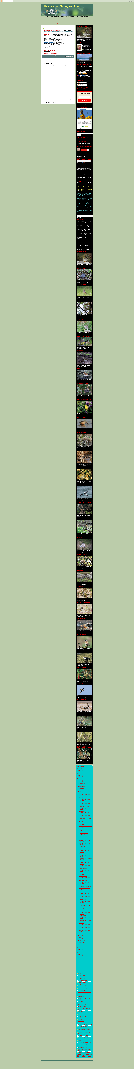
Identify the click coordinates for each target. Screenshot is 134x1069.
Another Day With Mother (84, 806)
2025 (79, 770)
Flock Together (81, 1019)
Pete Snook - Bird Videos (83, 1035)
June (80, 933)
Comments (81, 84)
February (81, 940)
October (81, 786)
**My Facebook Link (82, 973)
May (80, 935)
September (81, 788)
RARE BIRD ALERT (67, 30)
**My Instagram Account (83, 977)
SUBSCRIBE (84, 100)
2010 (79, 955)
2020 (79, 778)
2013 (79, 950)
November (81, 784)
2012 (79, 952)
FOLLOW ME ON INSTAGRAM (83, 139)
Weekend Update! (82, 838)
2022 (79, 775)
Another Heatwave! (83, 868)
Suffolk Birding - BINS (82, 1047)
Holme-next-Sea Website (83, 1022)
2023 (79, 773)
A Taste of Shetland (82, 982)
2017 (79, 944)
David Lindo (80, 1011)
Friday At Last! (82, 846)
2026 (79, 768)
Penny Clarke (86, 45)
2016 (79, 945)
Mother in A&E (82, 797)
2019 (79, 780)
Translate (87, 162)
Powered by (81, 104)
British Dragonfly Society (83, 1004)
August (81, 789)
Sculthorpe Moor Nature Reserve (84, 1042)
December (81, 783)
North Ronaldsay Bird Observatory (85, 1027)
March (80, 938)
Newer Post (44, 99)
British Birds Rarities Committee (84, 1003)
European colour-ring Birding (83, 1014)
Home (58, 99)
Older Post (72, 99)
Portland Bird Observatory (83, 1037)
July (80, 791)
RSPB (79, 1040)
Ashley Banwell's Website (83, 984)
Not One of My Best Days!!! (85, 915)
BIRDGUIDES (81, 996)
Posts (80, 82)
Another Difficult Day (83, 802)
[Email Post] (65, 56)
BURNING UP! (82, 821)
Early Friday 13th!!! (83, 880)
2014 (79, 949)
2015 (79, 947)
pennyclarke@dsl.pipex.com (82, 237)
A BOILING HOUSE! (83, 899)
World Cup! (81, 923)
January (81, 942)
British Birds (80, 1001)
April (80, 937)
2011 (79, 954)
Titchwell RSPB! (82, 861)
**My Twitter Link (81, 978)
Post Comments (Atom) (52, 102)
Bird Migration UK (81, 990)
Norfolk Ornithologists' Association (85, 1024)
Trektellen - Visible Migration (84, 1052)
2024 (79, 771)
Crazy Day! (81, 853)
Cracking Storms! (82, 811)
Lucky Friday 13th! (83, 876)
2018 (79, 781)
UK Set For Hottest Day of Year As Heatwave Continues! (84, 833)
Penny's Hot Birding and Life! (61, 6)
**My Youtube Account (82, 980)
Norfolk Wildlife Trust (82, 1026)
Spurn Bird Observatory (83, 1045)
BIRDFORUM (81, 995)
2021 (79, 776)
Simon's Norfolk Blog (82, 1044)
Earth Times (80, 1013)
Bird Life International (82, 988)
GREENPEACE (81, 1021)
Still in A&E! (81, 793)
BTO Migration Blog (82, 1006)
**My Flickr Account (82, 975)
